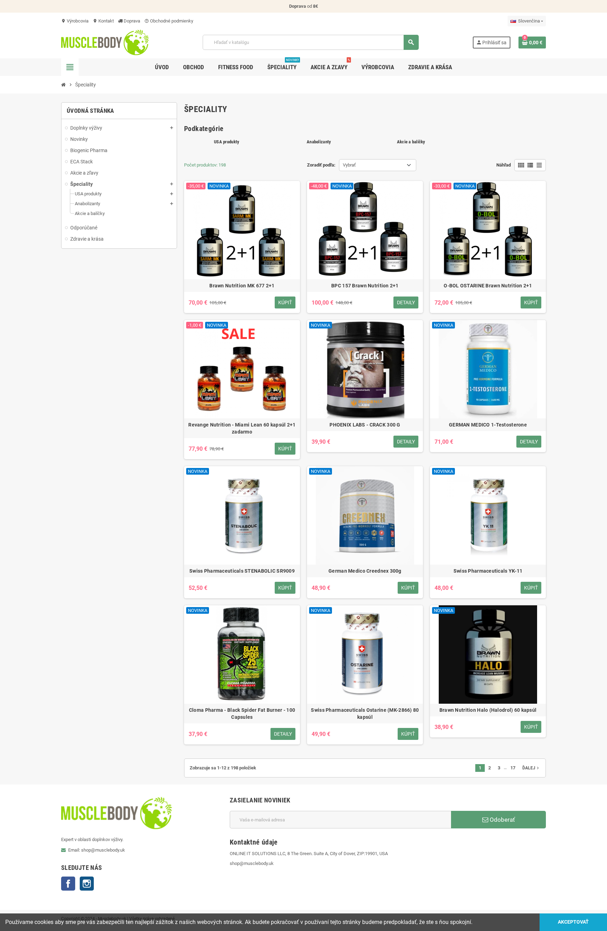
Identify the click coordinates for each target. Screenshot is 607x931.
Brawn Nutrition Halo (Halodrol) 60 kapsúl (487, 710)
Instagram (87, 884)
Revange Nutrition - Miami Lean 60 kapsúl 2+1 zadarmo (241, 428)
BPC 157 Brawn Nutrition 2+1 (365, 285)
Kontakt (103, 21)
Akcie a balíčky (411, 141)
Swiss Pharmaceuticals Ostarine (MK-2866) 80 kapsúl (365, 713)
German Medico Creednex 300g (365, 571)
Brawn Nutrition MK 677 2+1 (241, 285)
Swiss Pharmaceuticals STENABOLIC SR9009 (242, 571)
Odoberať (501, 819)
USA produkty (226, 141)
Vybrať (349, 165)
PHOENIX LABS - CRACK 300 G (364, 425)
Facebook (68, 884)
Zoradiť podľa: (321, 165)
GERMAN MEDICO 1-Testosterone (488, 425)
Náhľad (503, 165)
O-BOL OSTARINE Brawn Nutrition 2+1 (488, 285)
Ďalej (531, 768)
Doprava (131, 21)
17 (512, 767)
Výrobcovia (75, 21)
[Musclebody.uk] (105, 42)
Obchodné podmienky (168, 21)
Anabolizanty (319, 141)
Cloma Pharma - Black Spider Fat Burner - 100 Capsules (242, 713)
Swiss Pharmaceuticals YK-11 (488, 571)
